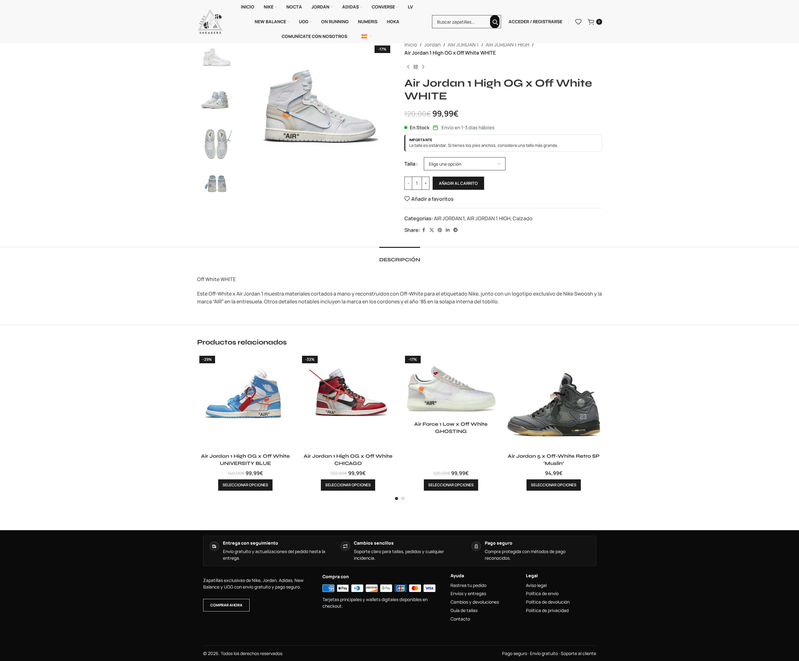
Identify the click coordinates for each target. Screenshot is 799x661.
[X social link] (432, 230)
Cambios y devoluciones (475, 602)
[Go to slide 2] (402, 498)
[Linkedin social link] (447, 230)
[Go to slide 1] (396, 498)
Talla (409, 163)
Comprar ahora (226, 605)
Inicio (410, 44)
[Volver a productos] (415, 67)
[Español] (367, 36)
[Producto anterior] (408, 67)
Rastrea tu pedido (468, 585)
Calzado (522, 218)
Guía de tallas (464, 610)
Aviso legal (536, 585)
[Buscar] (494, 21)
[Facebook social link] (424, 230)
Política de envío (542, 593)
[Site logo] (210, 21)
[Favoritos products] (578, 21)
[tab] (399, 256)
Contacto (460, 619)
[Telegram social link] (455, 230)
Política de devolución (548, 602)
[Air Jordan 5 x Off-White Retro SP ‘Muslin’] (553, 402)
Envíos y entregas (468, 593)
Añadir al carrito (458, 183)
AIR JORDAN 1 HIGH (507, 44)
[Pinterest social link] (440, 230)
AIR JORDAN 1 (463, 44)
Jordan (432, 44)
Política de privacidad (547, 610)
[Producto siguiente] (423, 67)
